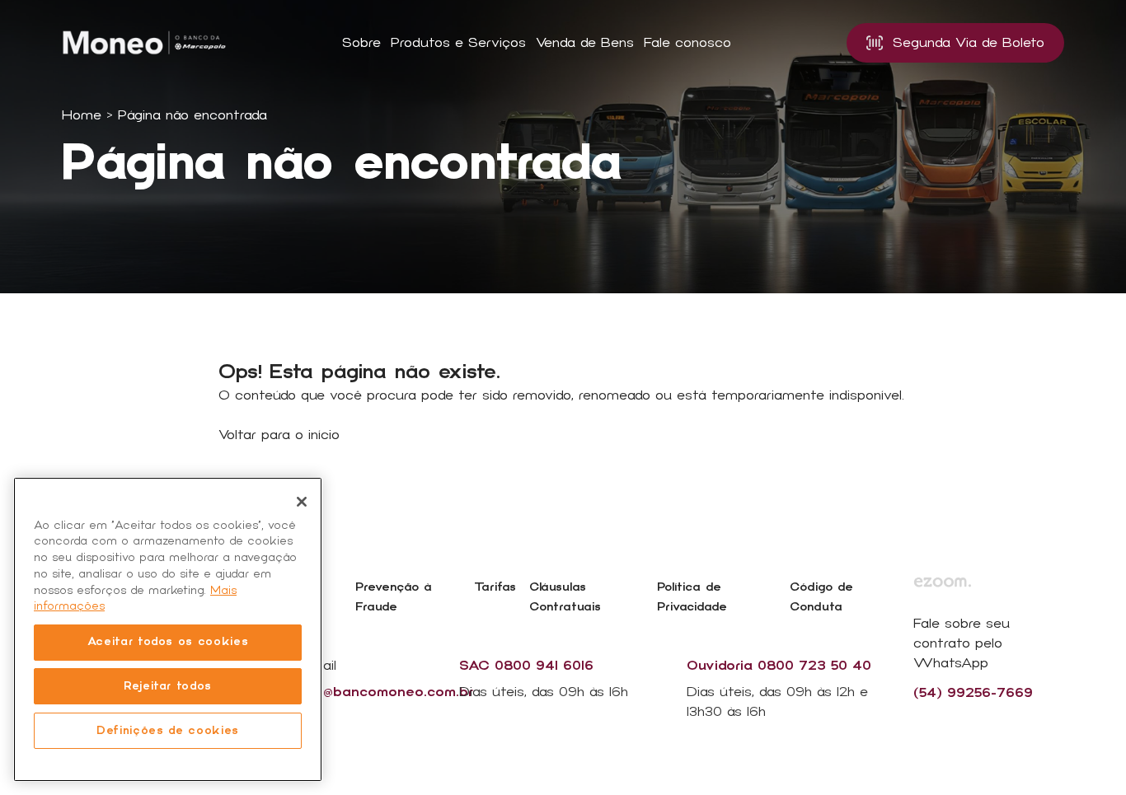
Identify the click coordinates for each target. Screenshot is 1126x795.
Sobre (361, 42)
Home (81, 115)
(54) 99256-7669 (973, 692)
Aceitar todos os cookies (168, 642)
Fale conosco (687, 42)
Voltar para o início (279, 435)
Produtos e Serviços (458, 42)
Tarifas (495, 587)
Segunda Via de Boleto (968, 42)
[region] (167, 629)
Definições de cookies (167, 731)
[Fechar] (302, 502)
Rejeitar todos (168, 686)
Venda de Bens (585, 42)
